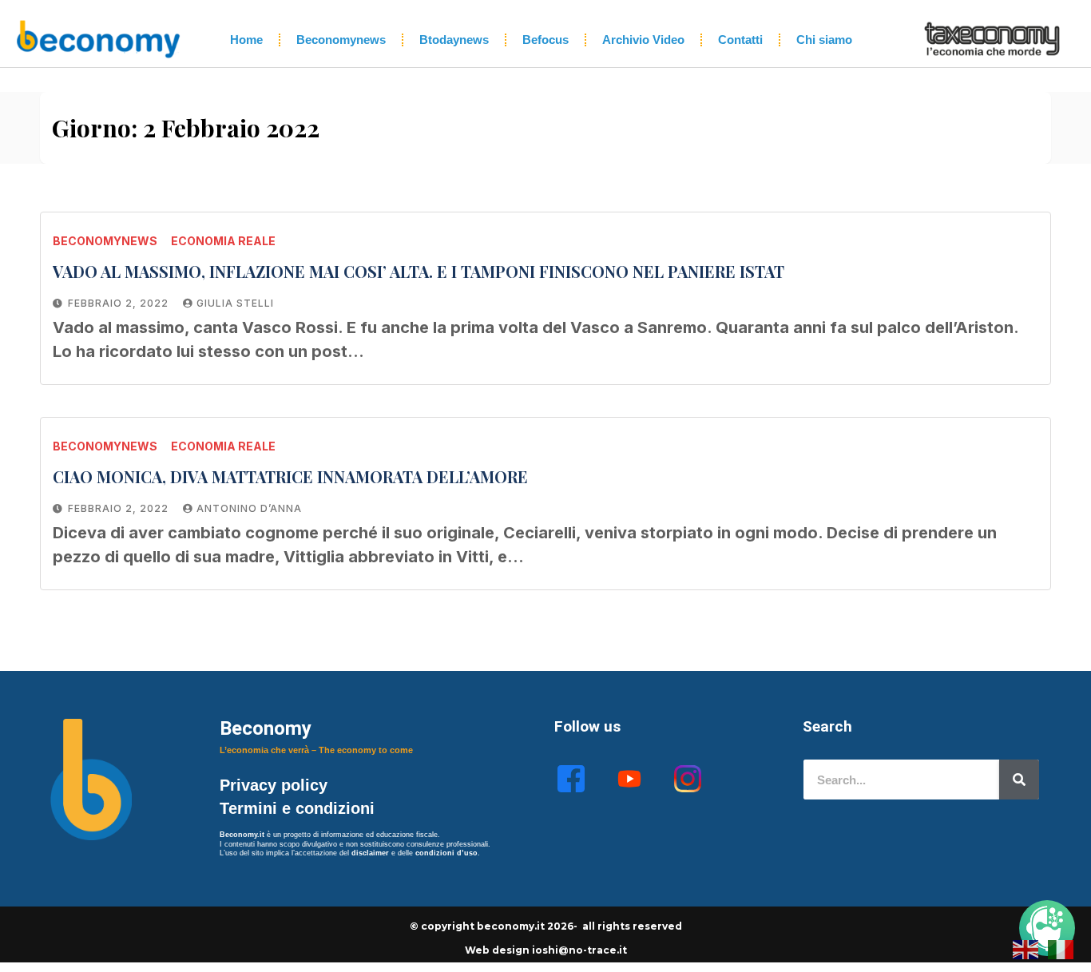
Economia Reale (223, 241)
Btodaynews (454, 39)
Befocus (545, 39)
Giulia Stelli (235, 303)
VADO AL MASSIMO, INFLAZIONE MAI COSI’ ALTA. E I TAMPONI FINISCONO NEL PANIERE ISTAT (418, 271)
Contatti (740, 39)
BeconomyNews (105, 241)
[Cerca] (1019, 779)
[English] (1026, 948)
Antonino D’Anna (249, 508)
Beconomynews (341, 39)
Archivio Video (643, 39)
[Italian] (1061, 948)
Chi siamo (824, 39)
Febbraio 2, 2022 (120, 303)
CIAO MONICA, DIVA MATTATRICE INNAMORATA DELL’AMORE (290, 476)
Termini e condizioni (297, 808)
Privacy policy (276, 785)
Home (246, 39)
